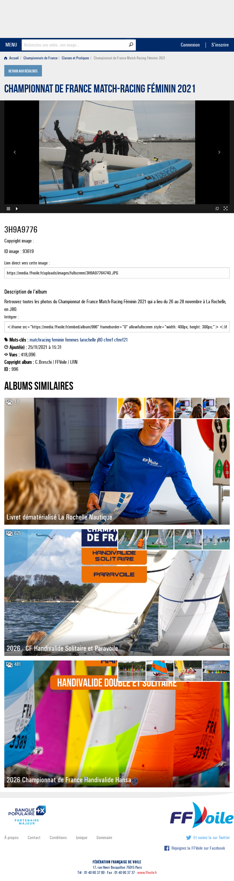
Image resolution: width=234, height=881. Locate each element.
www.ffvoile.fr (147, 872)
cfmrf (108, 340)
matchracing (40, 340)
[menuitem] (12, 58)
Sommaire (104, 837)
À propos (11, 837)
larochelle (88, 340)
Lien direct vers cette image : (27, 263)
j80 (99, 340)
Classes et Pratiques (75, 58)
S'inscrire (220, 44)
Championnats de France (40, 58)
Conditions (58, 837)
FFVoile (194, 18)
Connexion (190, 44)
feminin (58, 340)
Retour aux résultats (23, 71)
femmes (72, 340)
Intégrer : (11, 317)
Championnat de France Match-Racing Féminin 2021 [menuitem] (129, 58)
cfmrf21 (121, 340)
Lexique (81, 837)
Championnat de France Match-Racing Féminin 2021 (100, 90)
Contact (34, 837)
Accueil (13, 58)
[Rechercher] (131, 44)
